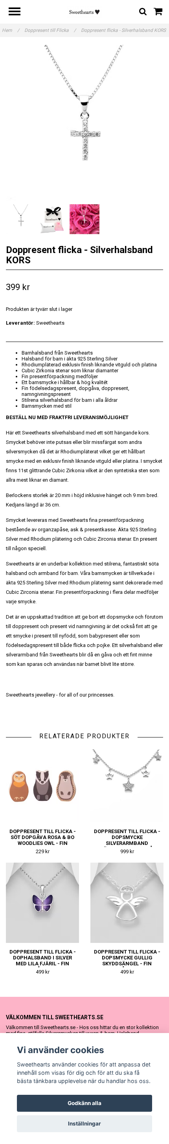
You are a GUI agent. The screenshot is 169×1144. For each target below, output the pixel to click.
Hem (10, 30)
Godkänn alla (84, 1103)
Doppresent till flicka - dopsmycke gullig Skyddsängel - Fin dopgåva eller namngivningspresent (127, 963)
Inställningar (84, 1123)
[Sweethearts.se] (85, 12)
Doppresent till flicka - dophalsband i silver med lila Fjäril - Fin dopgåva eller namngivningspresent (42, 963)
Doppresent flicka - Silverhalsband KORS (124, 30)
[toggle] (18, 12)
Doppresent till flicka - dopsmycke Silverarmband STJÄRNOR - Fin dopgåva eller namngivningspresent (127, 846)
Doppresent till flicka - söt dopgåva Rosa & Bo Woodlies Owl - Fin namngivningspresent (42, 840)
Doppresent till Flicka (50, 30)
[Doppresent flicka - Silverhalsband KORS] (84, 123)
